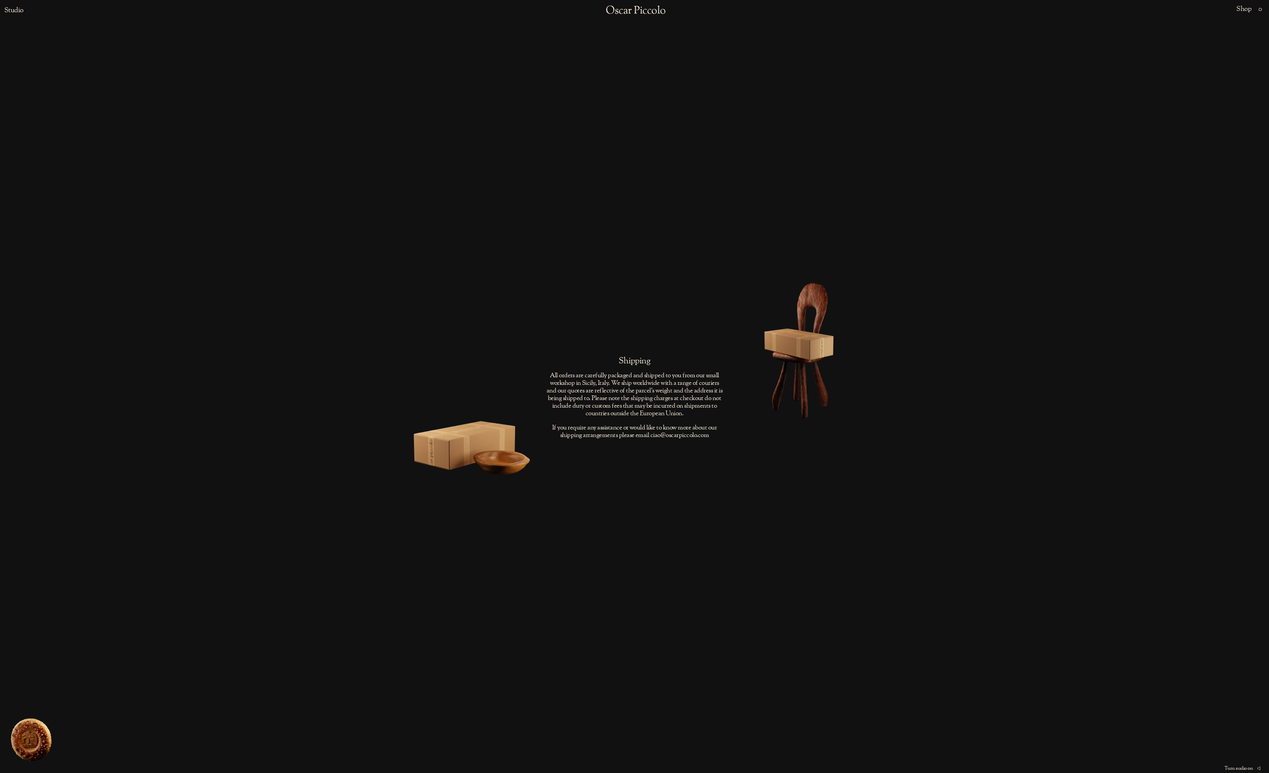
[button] (1260, 9)
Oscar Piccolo (636, 10)
